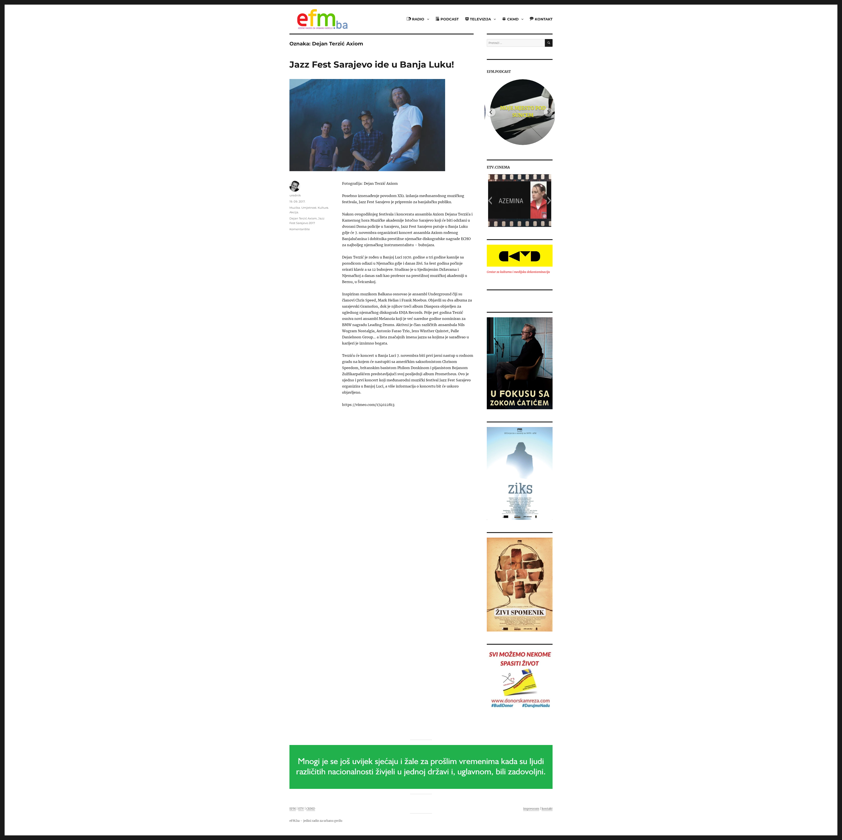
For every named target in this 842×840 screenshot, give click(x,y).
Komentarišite (299, 229)
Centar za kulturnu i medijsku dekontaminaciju (518, 272)
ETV (301, 809)
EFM (292, 809)
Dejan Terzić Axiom (303, 218)
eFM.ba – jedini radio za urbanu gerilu (315, 821)
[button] (490, 200)
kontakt (547, 809)
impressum (531, 809)
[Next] (548, 112)
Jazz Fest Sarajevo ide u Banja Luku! (371, 64)
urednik (295, 195)
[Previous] (491, 112)
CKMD (310, 809)
